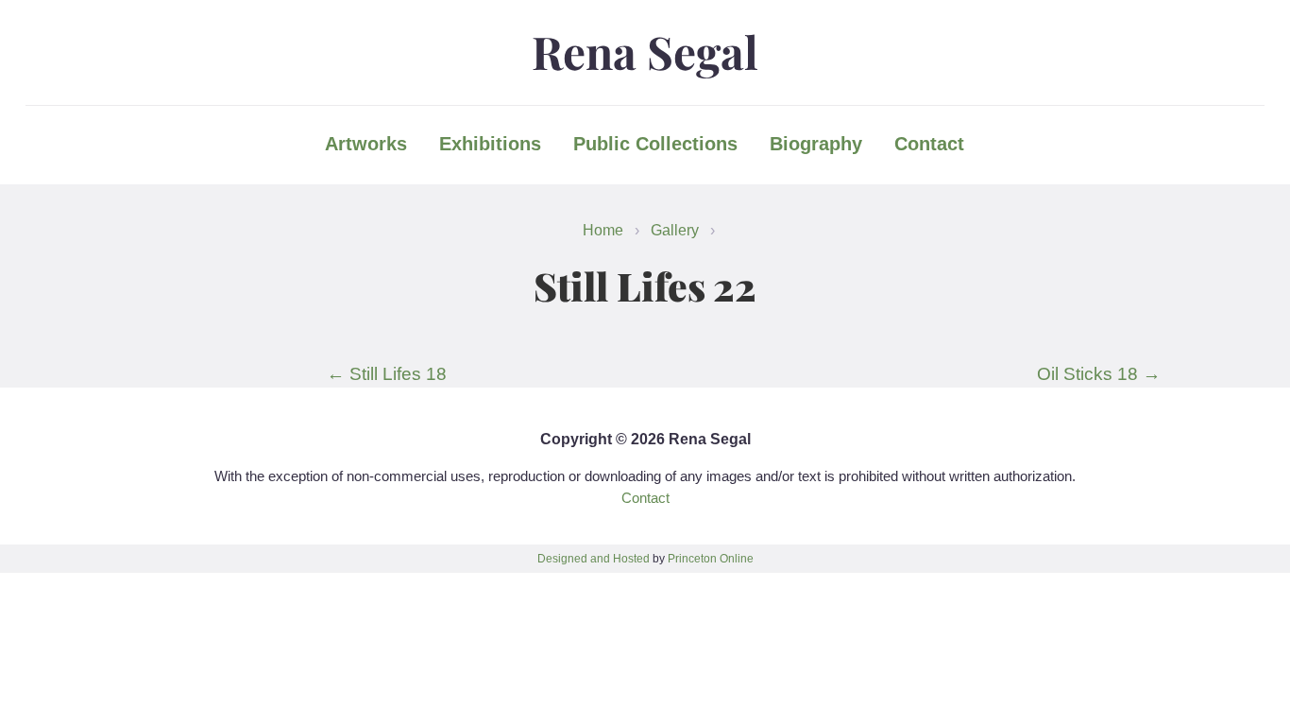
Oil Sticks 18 (1099, 374)
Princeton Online (711, 558)
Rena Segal (645, 51)
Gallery (675, 229)
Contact (929, 143)
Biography (816, 143)
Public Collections (655, 143)
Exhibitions (490, 143)
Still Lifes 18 (387, 374)
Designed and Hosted (593, 558)
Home (603, 229)
